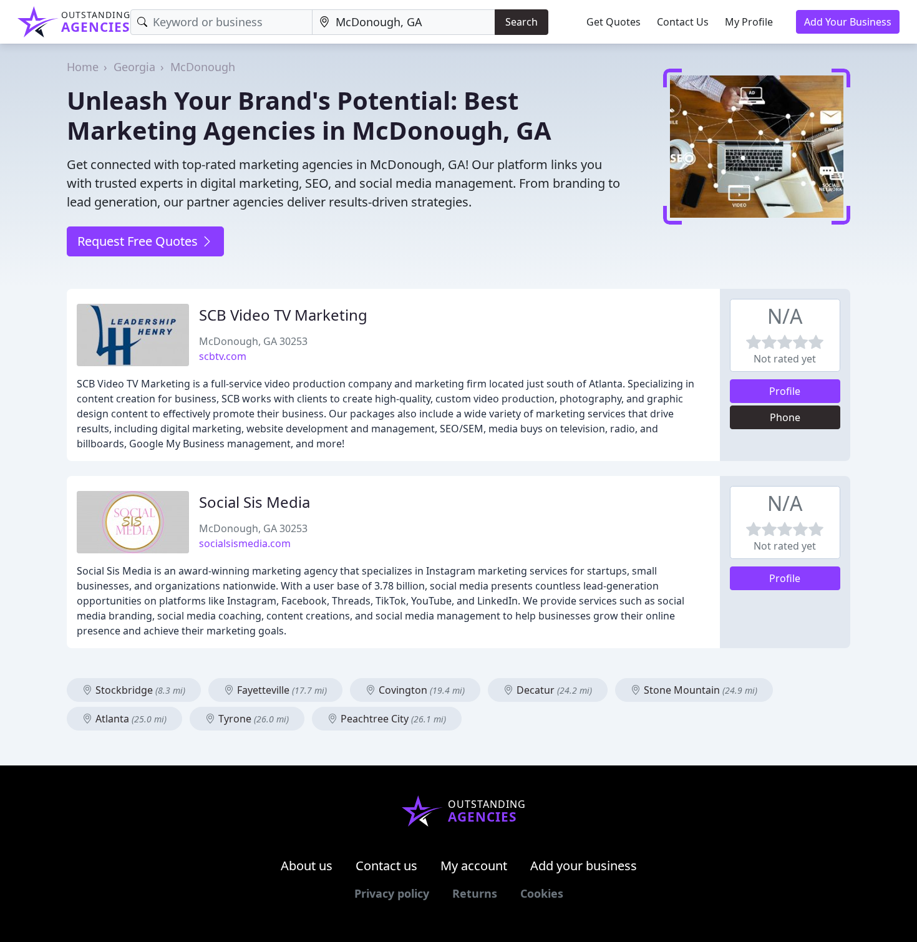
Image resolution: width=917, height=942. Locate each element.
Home (83, 66)
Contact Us (683, 22)
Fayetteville (281, 690)
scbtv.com (222, 356)
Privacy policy (391, 893)
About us (306, 865)
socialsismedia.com (245, 543)
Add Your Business (847, 22)
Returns (474, 893)
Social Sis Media (254, 502)
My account (473, 865)
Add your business (583, 865)
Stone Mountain (699, 690)
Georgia (134, 66)
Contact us (386, 865)
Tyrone (252, 719)
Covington (420, 690)
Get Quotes (613, 22)
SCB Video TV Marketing (283, 314)
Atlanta (130, 719)
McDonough (202, 66)
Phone (785, 417)
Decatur (553, 690)
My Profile (749, 22)
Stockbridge (139, 690)
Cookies (541, 893)
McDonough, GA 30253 (253, 341)
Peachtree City (392, 719)
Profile (784, 391)
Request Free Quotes (139, 241)
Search (521, 22)
